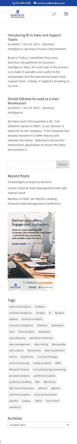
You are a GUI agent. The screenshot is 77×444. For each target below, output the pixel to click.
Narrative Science (19, 369)
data (11, 331)
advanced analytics (20, 306)
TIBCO (38, 400)
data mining (41, 344)
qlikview (55, 388)
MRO (58, 363)
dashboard (57, 325)
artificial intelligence (20, 313)
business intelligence (21, 325)
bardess (40, 313)
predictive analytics (44, 375)
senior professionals (45, 394)
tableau (26, 400)
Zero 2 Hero (52, 400)
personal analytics (19, 375)
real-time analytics (19, 394)
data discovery (17, 338)
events (13, 356)
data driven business (41, 338)
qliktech (42, 388)
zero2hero (15, 407)
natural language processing (49, 369)
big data (59, 313)
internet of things (47, 356)
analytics (40, 306)
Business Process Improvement (45, 49)
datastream (34, 350)
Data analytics (26, 331)
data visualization (55, 350)
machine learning (19, 363)
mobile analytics (42, 363)
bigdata (13, 319)
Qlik (37, 382)
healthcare (27, 356)
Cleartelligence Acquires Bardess (29, 182)
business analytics (32, 319)
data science (16, 350)
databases (44, 331)
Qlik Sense (49, 382)
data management (19, 344)
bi (50, 313)
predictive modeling (20, 382)
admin (16, 44)
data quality (58, 344)
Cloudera (42, 325)
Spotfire (13, 400)
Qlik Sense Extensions (21, 388)
